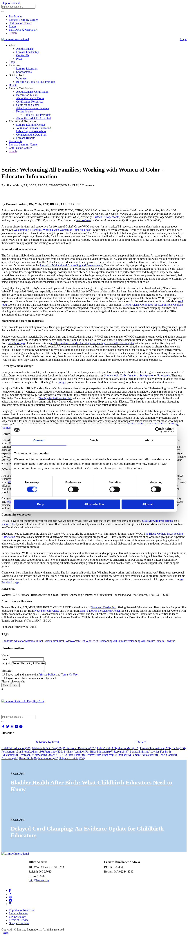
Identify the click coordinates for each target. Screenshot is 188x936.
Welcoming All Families (141, 640)
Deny (40, 504)
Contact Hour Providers (37, 114)
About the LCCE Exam (30, 98)
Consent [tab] (38, 440)
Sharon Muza (128, 748)
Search (13, 32)
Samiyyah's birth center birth (55, 398)
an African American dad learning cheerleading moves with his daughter (92, 343)
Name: (5, 655)
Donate (13, 85)
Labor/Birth (107, 748)
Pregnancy (53, 751)
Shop (12, 61)
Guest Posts (64, 640)
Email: (5, 659)
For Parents (15, 16)
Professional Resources (79, 748)
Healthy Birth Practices (101, 754)
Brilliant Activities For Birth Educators (88, 751)
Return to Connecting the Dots (21, 160)
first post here (83, 220)
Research (121, 751)
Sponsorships (24, 71)
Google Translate (19, 923)
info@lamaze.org (39, 880)
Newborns (43, 754)
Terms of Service (18, 920)
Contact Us (22, 55)
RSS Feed (140, 742)
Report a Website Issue (22, 910)
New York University (46, 610)
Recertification (24, 111)
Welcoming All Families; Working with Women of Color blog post (52, 229)
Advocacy (9, 758)
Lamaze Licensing (26, 68)
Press (19, 58)
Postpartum (11, 751)
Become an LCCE (27, 94)
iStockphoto (146, 375)
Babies (53, 640)
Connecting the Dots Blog (31, 134)
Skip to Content (10, 3)
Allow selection (94, 504)
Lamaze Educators (144, 754)
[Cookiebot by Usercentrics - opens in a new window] (158, 430)
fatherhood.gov (16, 343)
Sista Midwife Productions (157, 520)
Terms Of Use (69, 674)
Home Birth (28, 758)
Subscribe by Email (47, 742)
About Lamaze (24, 48)
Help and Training (72, 758)
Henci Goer (167, 754)
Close (6, 685)
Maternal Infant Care (37, 640)
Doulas (124, 754)
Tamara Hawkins (165, 640)
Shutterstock (111, 375)
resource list (8, 524)
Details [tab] (94, 440)
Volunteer (21, 78)
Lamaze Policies (18, 913)
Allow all (147, 504)
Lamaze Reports (25, 137)
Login (12, 26)
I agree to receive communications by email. (31, 678)
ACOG (59, 754)
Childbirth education (13, 640)
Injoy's (62, 382)
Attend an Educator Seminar (32, 108)
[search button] (2, 11)
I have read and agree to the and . (42, 674)
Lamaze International (155, 748)
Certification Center (20, 23)
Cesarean (26, 754)
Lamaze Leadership (27, 52)
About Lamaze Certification (32, 91)
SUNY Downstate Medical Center (100, 610)
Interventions (48, 758)
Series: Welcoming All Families (109, 640)
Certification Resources (29, 101)
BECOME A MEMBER (23, 29)
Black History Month (107, 216)
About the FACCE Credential (33, 118)
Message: (6, 670)
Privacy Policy (47, 674)
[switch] (73, 489)
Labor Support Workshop (31, 131)
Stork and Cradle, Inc (103, 607)
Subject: (6, 663)
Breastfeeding (32, 751)
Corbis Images (128, 375)
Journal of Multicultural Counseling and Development (71, 265)
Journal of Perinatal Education (33, 128)
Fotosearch (163, 375)
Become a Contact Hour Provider (35, 81)
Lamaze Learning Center (23, 19)
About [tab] (149, 440)
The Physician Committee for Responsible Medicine (153, 304)
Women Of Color (81, 640)
